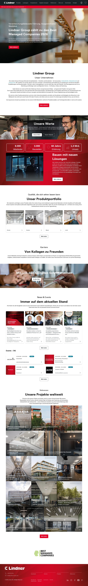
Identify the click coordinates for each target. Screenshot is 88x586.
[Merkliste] (86, 2)
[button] (40, 61)
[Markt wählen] (81, 2)
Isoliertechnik (12, 82)
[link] (15, 318)
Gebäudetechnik (73, 81)
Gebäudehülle (64, 81)
